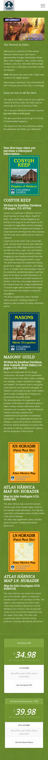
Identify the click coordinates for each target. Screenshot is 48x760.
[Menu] (41, 5)
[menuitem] (41, 5)
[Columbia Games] (20, 5)
